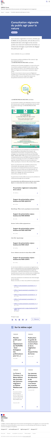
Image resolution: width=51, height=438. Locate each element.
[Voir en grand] (25, 89)
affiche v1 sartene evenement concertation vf (25, 303)
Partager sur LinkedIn (19, 319)
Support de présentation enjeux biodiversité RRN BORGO (23, 215)
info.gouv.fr (3, 429)
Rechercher (47, 1)
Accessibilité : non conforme (17, 433)
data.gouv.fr (33, 429)
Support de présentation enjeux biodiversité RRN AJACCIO (23, 200)
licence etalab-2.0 (26, 436)
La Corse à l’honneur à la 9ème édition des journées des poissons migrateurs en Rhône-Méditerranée (18, 381)
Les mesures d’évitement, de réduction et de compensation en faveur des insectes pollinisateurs (33, 380)
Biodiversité (14, 32)
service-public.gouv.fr (13, 429)
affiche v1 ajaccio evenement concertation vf (25, 290)
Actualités (7, 12)
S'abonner (36, 319)
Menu (49, 1)
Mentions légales (28, 433)
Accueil (2, 12)
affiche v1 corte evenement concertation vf (24, 285)
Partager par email (23, 319)
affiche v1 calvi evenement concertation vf (24, 299)
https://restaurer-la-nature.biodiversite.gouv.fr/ (26, 268)
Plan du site (3, 433)
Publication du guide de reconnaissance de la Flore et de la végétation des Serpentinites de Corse (33, 346)
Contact (34, 433)
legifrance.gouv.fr (24, 429)
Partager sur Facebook (12, 319)
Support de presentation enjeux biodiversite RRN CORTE (23, 258)
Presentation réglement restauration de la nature (25, 189)
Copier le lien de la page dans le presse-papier (26, 319)
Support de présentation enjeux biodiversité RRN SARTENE (23, 229)
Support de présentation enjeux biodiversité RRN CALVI (23, 244)
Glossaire (8, 433)
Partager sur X (16, 319)
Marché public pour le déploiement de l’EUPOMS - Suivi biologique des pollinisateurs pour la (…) (18, 347)
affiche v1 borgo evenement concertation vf (24, 294)
